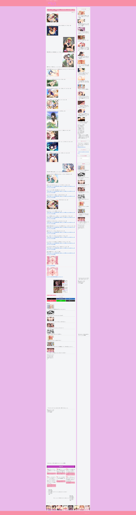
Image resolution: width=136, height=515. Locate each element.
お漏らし (61, 295)
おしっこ (48, 295)
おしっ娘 (58, 295)
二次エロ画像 (54, 295)
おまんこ (51, 295)
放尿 (63, 295)
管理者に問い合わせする (81, 147)
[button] (70, 301)
